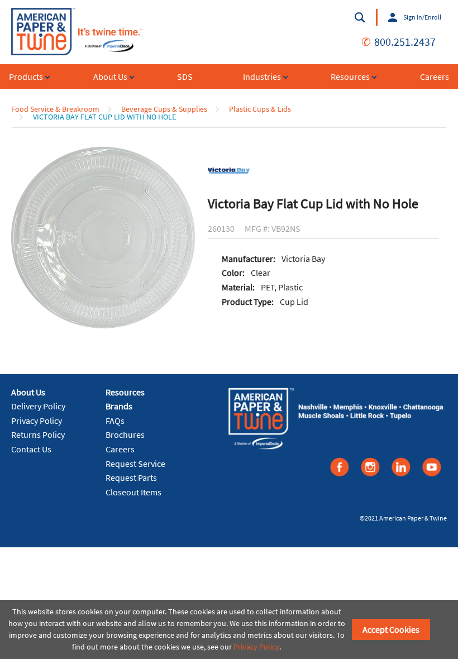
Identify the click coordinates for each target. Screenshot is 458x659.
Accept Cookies (390, 629)
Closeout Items (133, 492)
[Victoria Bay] (229, 169)
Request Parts (131, 477)
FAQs (115, 420)
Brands (119, 406)
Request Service (135, 463)
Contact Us (31, 449)
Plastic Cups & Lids (260, 109)
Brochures (125, 434)
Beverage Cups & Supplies (164, 109)
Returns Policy (38, 434)
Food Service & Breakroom (55, 109)
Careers (120, 449)
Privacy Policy (36, 420)
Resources (125, 392)
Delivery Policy (38, 406)
